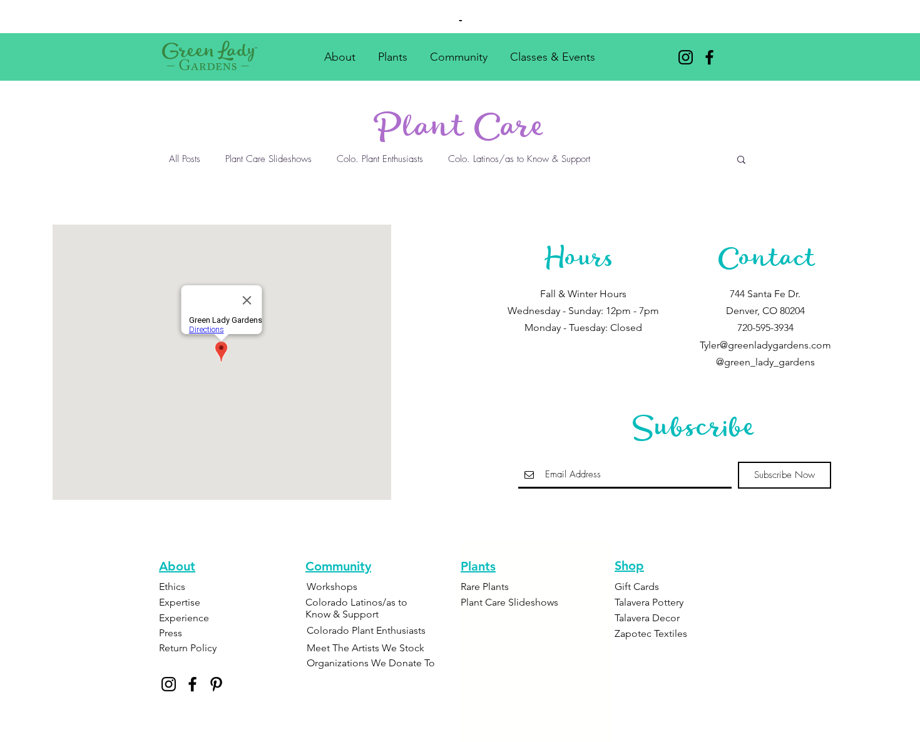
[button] (340, 51)
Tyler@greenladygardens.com (765, 345)
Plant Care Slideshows (268, 159)
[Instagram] (685, 57)
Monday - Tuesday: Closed (583, 327)
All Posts (184, 159)
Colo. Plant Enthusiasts (380, 159)
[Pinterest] (216, 684)
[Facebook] (709, 57)
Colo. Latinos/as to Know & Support (519, 159)
